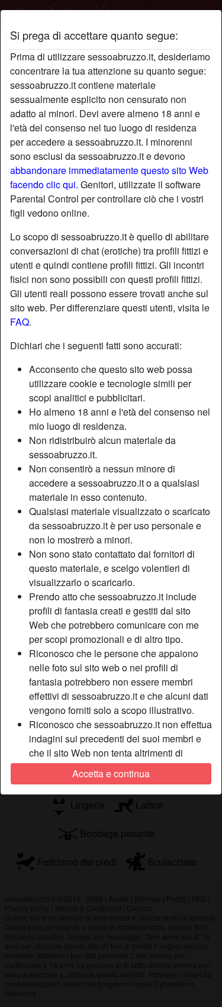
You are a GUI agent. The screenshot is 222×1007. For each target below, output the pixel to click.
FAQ (19, 322)
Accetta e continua (111, 773)
